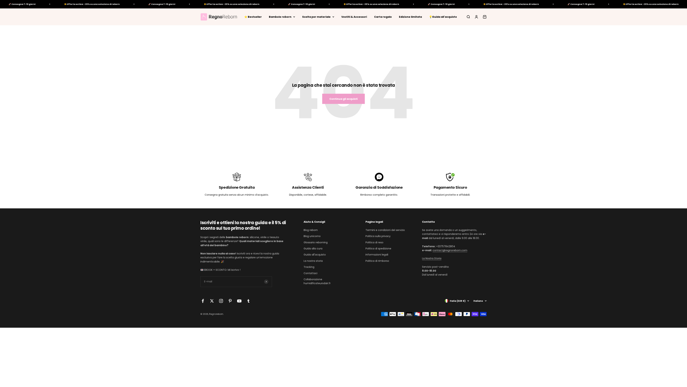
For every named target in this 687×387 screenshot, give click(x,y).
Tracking (309, 267)
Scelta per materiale (316, 16)
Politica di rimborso (377, 261)
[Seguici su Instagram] (221, 300)
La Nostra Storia (431, 258)
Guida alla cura (313, 248)
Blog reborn (311, 230)
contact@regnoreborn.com (450, 250)
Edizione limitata (410, 16)
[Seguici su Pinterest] (230, 300)
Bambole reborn (280, 16)
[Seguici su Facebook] (202, 300)
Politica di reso (374, 242)
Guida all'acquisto (315, 254)
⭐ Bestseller (253, 16)
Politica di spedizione (378, 248)
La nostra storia (313, 261)
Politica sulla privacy (378, 236)
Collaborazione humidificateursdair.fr (317, 281)
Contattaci (310, 273)
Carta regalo (383, 16)
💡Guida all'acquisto (443, 16)
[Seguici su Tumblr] (248, 300)
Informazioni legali (377, 254)
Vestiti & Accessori (354, 16)
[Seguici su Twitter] (211, 300)
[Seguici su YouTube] (239, 300)
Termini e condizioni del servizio (385, 230)
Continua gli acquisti (343, 99)
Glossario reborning (316, 242)
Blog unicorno (312, 236)
